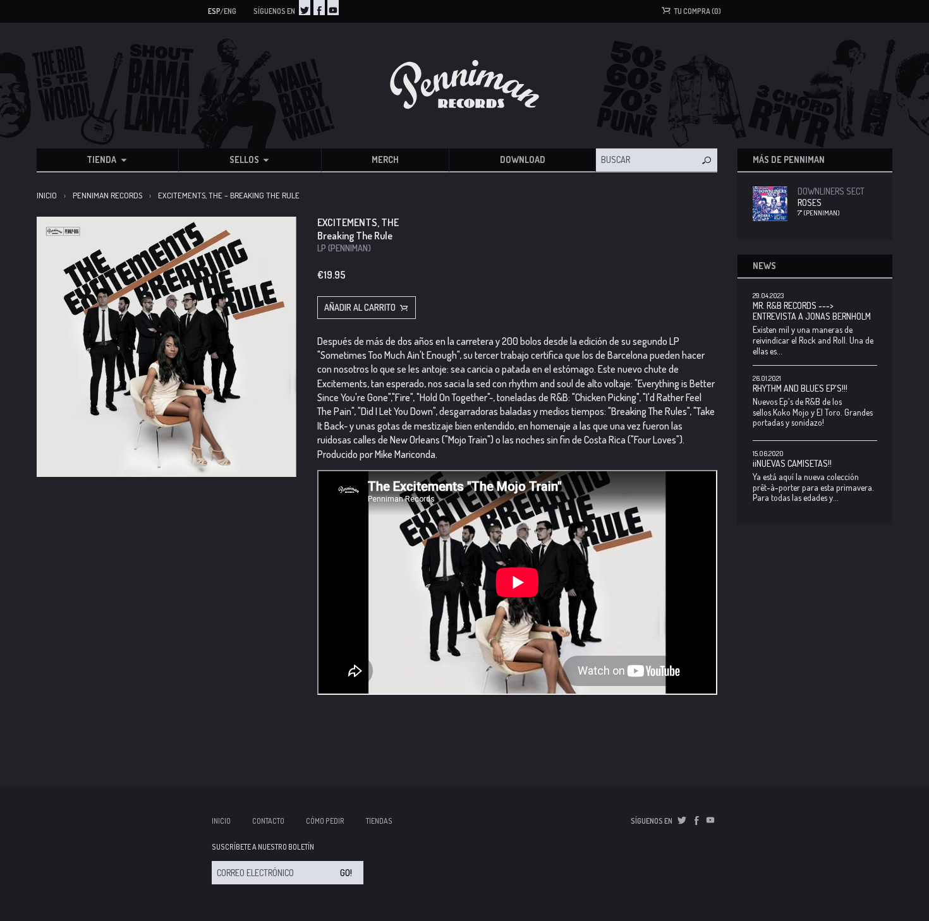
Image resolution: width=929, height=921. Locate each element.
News (764, 265)
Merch (385, 159)
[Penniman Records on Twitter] (304, 7)
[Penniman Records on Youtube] (333, 7)
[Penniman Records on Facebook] (319, 7)
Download (522, 159)
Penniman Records (107, 195)
